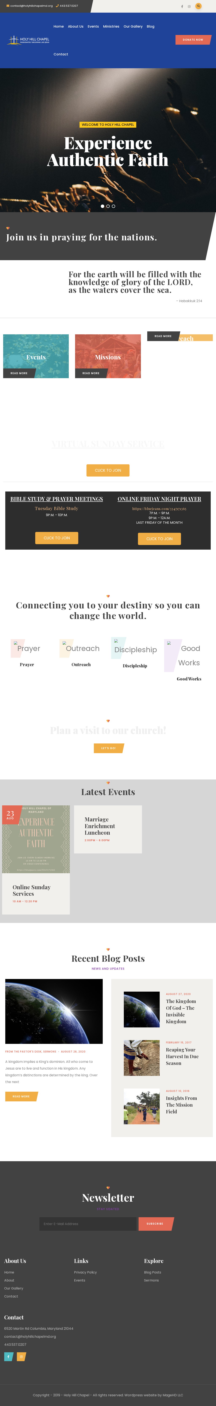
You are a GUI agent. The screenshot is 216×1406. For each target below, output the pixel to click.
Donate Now (193, 40)
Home (59, 26)
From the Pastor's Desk (23, 1051)
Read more (21, 1096)
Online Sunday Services (31, 890)
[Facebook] (8, 1356)
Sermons (49, 1051)
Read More (19, 373)
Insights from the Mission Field (181, 1105)
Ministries (111, 26)
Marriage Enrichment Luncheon (100, 825)
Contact (61, 54)
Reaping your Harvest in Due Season (182, 1056)
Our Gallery (133, 26)
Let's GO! (108, 748)
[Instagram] (20, 1356)
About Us (76, 26)
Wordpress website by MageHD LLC (153, 1395)
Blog (150, 26)
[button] (108, 470)
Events (93, 26)
